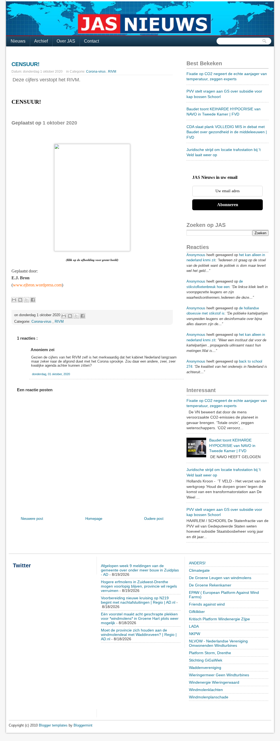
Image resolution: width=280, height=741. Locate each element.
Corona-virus (96, 71)
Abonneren (227, 204)
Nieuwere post (32, 519)
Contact (91, 41)
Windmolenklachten (206, 689)
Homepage (93, 519)
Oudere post (154, 519)
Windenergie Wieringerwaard (214, 682)
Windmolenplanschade (208, 697)
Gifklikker (197, 611)
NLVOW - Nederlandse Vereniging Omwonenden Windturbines (218, 643)
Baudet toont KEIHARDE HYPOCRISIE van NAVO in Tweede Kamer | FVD (232, 445)
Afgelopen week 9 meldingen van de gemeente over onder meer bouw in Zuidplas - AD (140, 570)
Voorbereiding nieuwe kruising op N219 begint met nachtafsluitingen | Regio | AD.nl (138, 600)
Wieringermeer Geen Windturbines (219, 675)
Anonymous (195, 255)
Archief (41, 41)
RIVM (112, 71)
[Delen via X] (26, 300)
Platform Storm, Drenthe (210, 653)
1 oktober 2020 (60, 123)
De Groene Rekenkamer (210, 585)
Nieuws (18, 41)
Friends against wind (207, 604)
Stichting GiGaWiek (205, 660)
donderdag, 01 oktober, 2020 (51, 374)
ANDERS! (197, 563)
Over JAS (66, 41)
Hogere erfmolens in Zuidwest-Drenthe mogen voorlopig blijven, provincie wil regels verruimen (139, 586)
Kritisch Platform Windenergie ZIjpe (219, 619)
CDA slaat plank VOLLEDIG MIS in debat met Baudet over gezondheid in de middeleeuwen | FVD (226, 132)
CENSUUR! (25, 64)
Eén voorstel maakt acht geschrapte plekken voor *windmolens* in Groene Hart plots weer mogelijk (140, 618)
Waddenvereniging (205, 667)
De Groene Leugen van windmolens (220, 578)
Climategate (199, 570)
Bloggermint (83, 725)
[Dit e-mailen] (14, 300)
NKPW (194, 634)
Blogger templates (54, 725)
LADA (194, 626)
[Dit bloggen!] (20, 300)
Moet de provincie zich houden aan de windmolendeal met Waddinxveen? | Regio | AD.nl (139, 634)
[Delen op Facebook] (33, 300)
